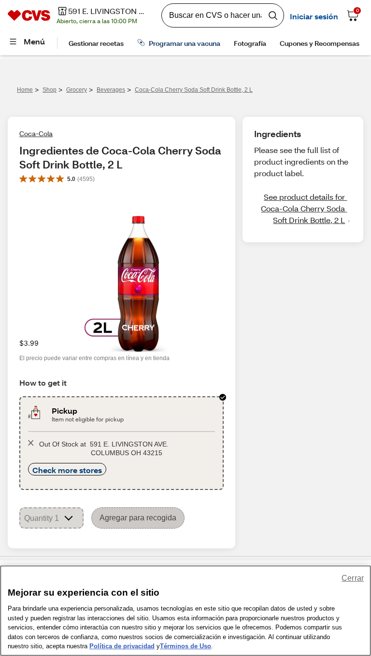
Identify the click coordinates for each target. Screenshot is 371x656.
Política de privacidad (122, 646)
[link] (303, 208)
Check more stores (67, 470)
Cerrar (353, 578)
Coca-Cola (36, 133)
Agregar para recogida (138, 518)
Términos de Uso (185, 646)
